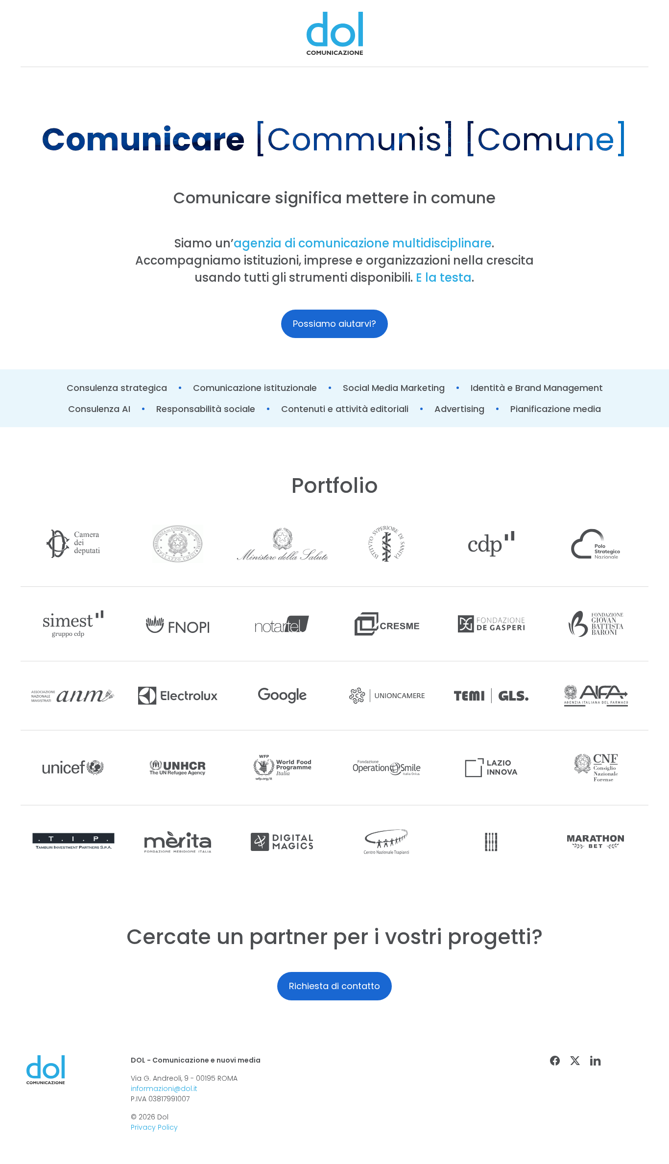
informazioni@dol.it (164, 1088)
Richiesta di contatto (334, 986)
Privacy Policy (154, 1127)
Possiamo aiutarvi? (334, 323)
